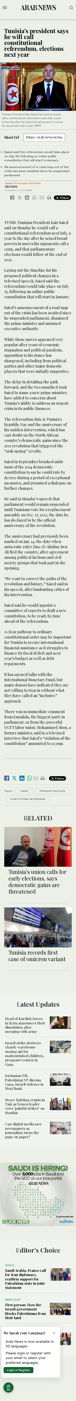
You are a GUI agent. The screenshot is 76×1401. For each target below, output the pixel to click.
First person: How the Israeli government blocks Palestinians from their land (25, 1311)
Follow (64, 197)
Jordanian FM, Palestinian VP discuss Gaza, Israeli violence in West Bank (24, 1082)
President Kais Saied (52, 791)
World (9, 1265)
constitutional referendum (27, 799)
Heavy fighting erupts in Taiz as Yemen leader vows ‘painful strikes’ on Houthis (25, 1106)
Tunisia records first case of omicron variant (37, 956)
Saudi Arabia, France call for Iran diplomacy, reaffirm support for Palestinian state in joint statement (25, 1279)
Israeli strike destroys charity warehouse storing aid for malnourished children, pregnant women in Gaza (24, 1053)
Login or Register (18, 1370)
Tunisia (24, 791)
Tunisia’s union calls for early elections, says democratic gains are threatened (37, 881)
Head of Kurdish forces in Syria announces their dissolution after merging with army (25, 1025)
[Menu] (5, 7)
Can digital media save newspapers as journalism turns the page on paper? (23, 1130)
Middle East (13, 1299)
